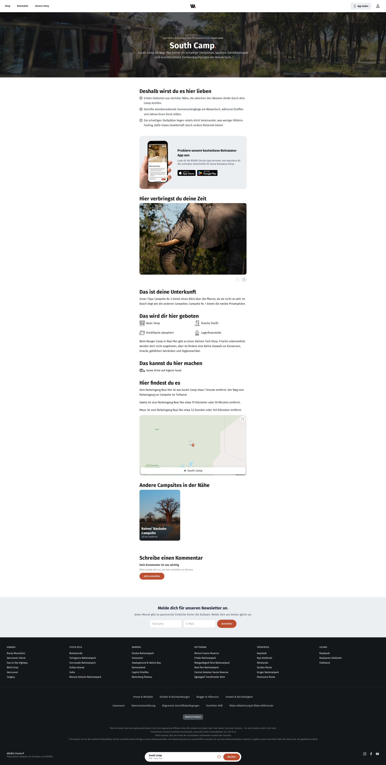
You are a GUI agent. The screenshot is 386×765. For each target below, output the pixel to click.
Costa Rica (75, 647)
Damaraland (138, 667)
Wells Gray (12, 667)
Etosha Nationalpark (143, 653)
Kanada (11, 647)
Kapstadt (262, 653)
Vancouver (12, 672)
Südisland (324, 662)
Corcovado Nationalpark (82, 662)
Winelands (262, 662)
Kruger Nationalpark (268, 672)
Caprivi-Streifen (140, 672)
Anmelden (226, 623)
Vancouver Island (16, 658)
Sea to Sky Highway (17, 662)
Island (323, 647)
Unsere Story (42, 6)
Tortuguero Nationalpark (82, 658)
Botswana (179, 38)
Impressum (119, 705)
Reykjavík (324, 653)
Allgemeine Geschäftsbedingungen (180, 705)
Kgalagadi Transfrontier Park (209, 677)
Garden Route (264, 667)
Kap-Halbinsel (264, 658)
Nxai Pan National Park (198, 38)
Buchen (232, 756)
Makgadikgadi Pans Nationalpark (212, 662)
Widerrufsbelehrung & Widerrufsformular (251, 705)
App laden (363, 6)
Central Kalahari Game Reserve (211, 672)
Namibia (136, 647)
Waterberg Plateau (142, 677)
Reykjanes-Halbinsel (330, 658)
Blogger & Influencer (207, 696)
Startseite (167, 38)
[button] (378, 6)
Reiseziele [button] (22, 6)
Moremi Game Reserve (206, 653)
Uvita (72, 672)
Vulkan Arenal (76, 667)
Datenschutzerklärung (143, 705)
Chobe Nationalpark (205, 658)
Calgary (11, 677)
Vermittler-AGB (214, 705)
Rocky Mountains (16, 653)
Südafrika (263, 647)
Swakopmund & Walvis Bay (146, 662)
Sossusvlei (137, 658)
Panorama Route (266, 677)
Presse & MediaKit (143, 696)
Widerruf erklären (193, 717)
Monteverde (75, 653)
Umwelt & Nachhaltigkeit (239, 696)
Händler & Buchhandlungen (175, 696)
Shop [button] (7, 6)
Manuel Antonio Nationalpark (85, 677)
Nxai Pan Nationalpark (206, 667)
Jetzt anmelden (152, 576)
